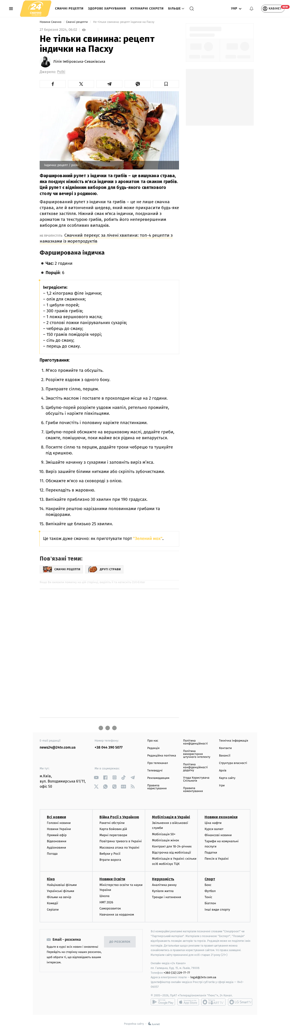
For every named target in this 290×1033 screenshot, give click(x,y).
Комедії (52, 903)
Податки (211, 852)
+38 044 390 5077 (109, 747)
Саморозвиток (110, 908)
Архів (222, 770)
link (96, 777)
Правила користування (157, 787)
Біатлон (210, 903)
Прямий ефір (57, 835)
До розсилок (119, 942)
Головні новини (59, 823)
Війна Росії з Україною (119, 817)
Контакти (225, 748)
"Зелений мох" (147, 538)
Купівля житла (163, 891)
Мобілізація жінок (165, 840)
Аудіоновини (56, 847)
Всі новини (56, 817)
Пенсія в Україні (217, 859)
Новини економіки (221, 817)
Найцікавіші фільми (62, 885)
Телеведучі (154, 770)
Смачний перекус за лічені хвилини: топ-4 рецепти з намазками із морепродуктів (106, 238)
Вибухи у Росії (109, 854)
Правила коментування (193, 790)
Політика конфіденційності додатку (195, 767)
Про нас (152, 740)
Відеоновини (56, 841)
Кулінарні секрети (147, 8)
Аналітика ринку (164, 885)
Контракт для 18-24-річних (171, 846)
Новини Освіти (112, 879)
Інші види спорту (217, 909)
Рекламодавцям (158, 778)
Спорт (210, 879)
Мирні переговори (113, 835)
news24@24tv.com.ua (58, 747)
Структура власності (233, 763)
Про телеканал (157, 763)
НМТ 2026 (106, 902)
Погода (52, 854)
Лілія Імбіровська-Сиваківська (79, 62)
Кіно (51, 879)
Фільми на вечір (59, 897)
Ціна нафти (213, 823)
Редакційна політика (161, 755)
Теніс (208, 897)
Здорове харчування (107, 8)
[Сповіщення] (251, 8)
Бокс (208, 885)
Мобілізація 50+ (163, 834)
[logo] (35, 8)
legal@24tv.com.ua (203, 977)
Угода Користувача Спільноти (196, 779)
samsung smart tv (240, 1002)
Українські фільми (60, 891)
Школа (104, 896)
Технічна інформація (233, 740)
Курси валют (214, 829)
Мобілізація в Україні (171, 817)
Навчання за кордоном (116, 914)
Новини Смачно (51, 22)
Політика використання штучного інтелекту (196, 754)
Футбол (210, 891)
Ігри (222, 785)
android (163, 1002)
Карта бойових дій (113, 829)
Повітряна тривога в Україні (120, 841)
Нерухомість (163, 879)
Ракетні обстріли (112, 823)
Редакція (153, 748)
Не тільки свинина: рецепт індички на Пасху (123, 22)
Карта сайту (227, 778)
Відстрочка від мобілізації (171, 852)
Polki (61, 72)
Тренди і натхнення (166, 897)
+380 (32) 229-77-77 (177, 972)
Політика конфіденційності (195, 742)
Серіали (53, 909)
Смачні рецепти (69, 8)
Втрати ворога (110, 860)
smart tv (213, 1002)
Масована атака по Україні (119, 847)
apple (188, 1002)
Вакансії (224, 755)
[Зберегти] (166, 84)
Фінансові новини (218, 835)
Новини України (59, 829)
